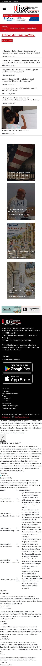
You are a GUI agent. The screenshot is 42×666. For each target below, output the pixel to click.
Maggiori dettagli (22, 430)
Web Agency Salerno (22, 417)
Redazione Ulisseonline (14, 218)
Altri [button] (1, 652)
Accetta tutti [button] (20, 433)
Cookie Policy (6, 398)
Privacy (4, 396)
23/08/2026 (23, 296)
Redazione (5, 391)
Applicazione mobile (9, 408)
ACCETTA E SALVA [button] (6, 665)
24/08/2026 (22, 179)
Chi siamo (5, 389)
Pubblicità (5, 401)
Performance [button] (4, 606)
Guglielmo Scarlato (13, 179)
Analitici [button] (3, 621)
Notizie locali (7, 41)
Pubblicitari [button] (4, 636)
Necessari (5, 475)
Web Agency (6, 417)
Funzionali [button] (3, 591)
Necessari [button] (3, 473)
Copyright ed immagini (10, 406)
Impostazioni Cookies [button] (7, 433)
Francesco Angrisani (13, 257)
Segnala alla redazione (10, 394)
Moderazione (6, 403)
